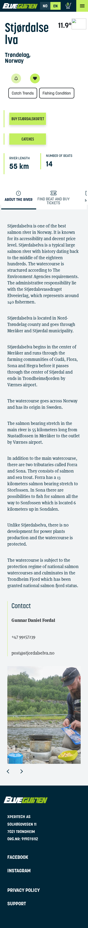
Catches (28, 139)
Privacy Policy (23, 890)
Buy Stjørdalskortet (27, 118)
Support (16, 903)
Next (25, 771)
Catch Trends (23, 93)
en (55, 5)
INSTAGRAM (19, 870)
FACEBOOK (17, 857)
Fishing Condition (57, 93)
